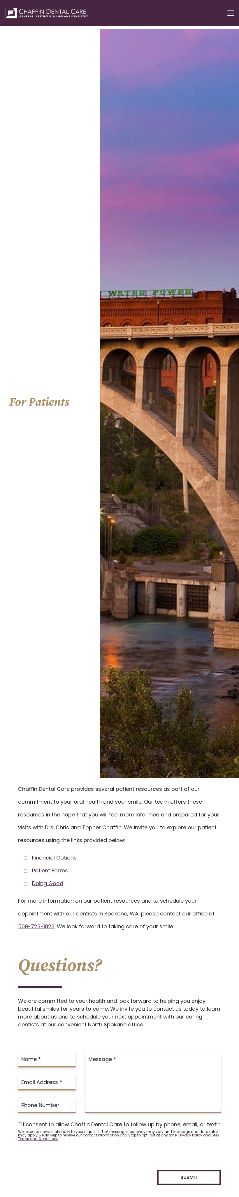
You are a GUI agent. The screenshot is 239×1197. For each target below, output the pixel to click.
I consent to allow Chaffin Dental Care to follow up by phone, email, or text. (121, 1124)
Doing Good (47, 883)
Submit (189, 1177)
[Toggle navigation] (231, 13)
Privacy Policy (190, 1135)
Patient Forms (50, 870)
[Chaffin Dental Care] (44, 13)
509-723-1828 (36, 926)
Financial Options (54, 857)
